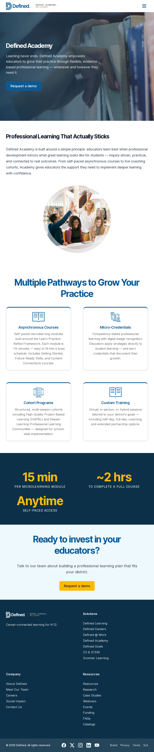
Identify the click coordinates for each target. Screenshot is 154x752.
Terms (136, 745)
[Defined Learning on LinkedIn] (88, 745)
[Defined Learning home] (31, 6)
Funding (88, 712)
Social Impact (15, 701)
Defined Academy (95, 640)
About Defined (16, 684)
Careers (11, 695)
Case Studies (92, 695)
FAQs (87, 718)
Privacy (125, 745)
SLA (145, 745)
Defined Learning (95, 623)
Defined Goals (93, 646)
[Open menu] (144, 6)
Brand (113, 745)
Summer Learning (96, 658)
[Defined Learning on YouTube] (97, 745)
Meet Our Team (17, 689)
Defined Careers (94, 629)
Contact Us (14, 707)
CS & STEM (91, 652)
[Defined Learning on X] (72, 745)
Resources (90, 684)
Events (88, 707)
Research (90, 689)
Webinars (89, 701)
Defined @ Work (94, 635)
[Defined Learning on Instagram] (80, 745)
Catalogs (89, 724)
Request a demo (24, 86)
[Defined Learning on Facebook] (64, 745)
